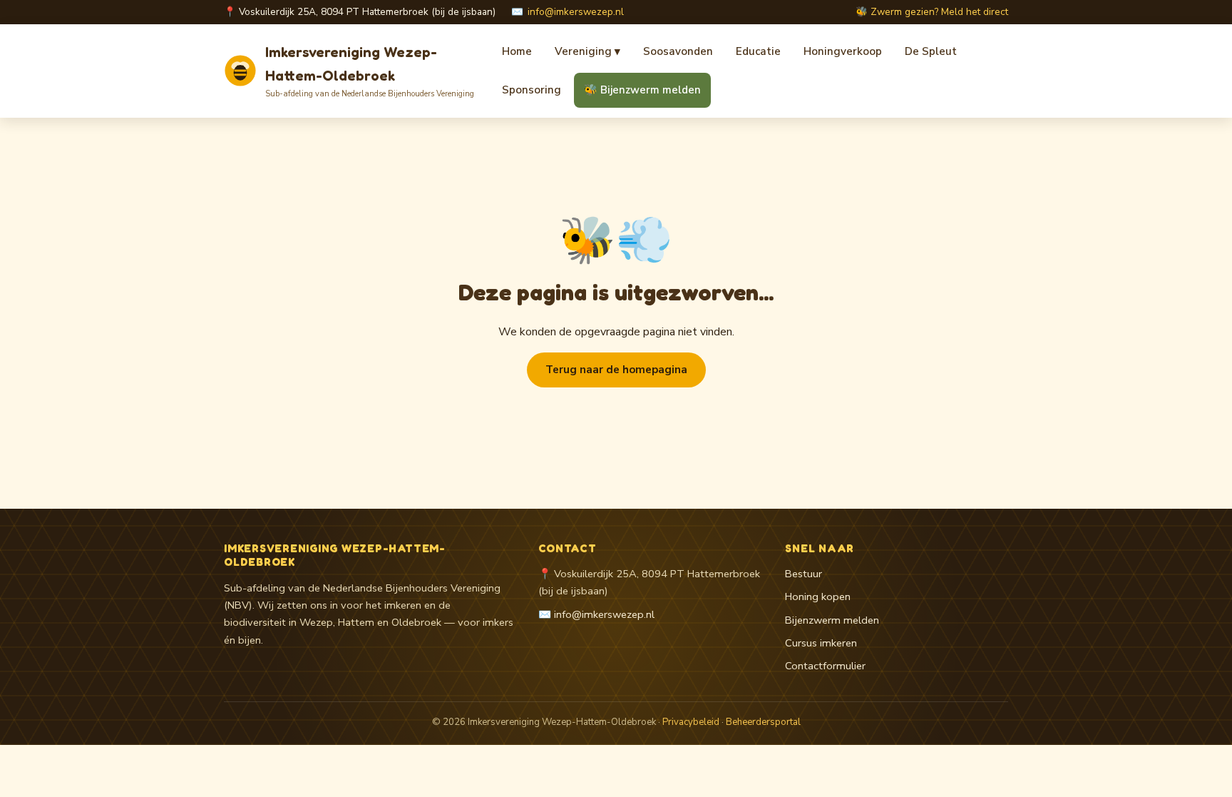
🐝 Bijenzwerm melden (642, 90)
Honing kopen (818, 596)
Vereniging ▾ (587, 51)
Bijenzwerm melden (832, 620)
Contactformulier (825, 666)
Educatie (758, 51)
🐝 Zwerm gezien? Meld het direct (932, 12)
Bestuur (803, 574)
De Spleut (931, 51)
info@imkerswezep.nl (576, 12)
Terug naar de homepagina (616, 369)
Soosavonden (678, 51)
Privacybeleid (690, 722)
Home (517, 51)
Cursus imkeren (821, 643)
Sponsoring (531, 90)
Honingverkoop (843, 51)
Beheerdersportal (763, 722)
